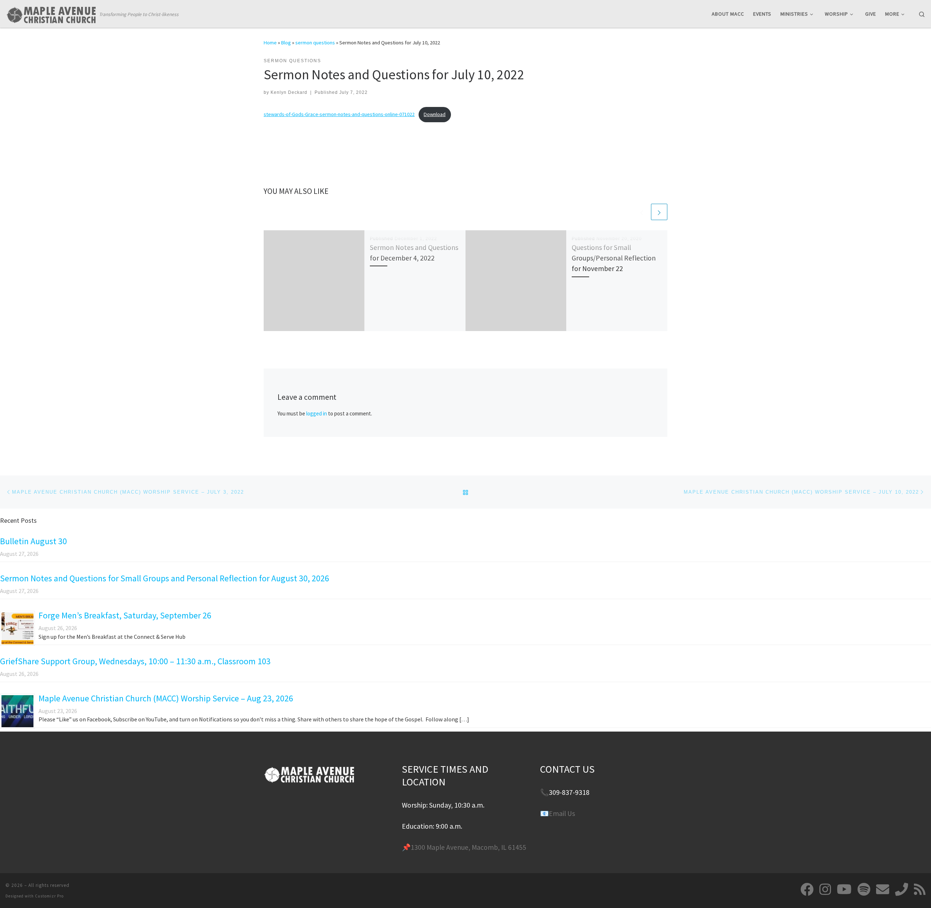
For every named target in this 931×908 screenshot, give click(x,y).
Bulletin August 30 (33, 541)
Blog (286, 42)
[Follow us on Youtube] (844, 889)
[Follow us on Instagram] (825, 889)
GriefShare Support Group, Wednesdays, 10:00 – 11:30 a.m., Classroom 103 (135, 661)
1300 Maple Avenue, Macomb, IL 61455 (468, 847)
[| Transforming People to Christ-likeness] (50, 13)
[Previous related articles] (642, 212)
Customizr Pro (49, 896)
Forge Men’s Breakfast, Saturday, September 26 (125, 615)
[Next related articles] (659, 212)
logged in (316, 413)
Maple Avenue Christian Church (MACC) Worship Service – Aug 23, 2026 (166, 698)
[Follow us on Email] (882, 889)
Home (270, 42)
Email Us (562, 813)
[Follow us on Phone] (901, 889)
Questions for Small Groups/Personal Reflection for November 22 (614, 258)
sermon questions (315, 42)
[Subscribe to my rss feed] (920, 889)
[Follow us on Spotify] (864, 889)
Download (434, 114)
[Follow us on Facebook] (807, 889)
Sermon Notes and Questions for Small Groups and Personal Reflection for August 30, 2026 (164, 578)
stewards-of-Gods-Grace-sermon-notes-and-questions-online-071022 (339, 114)
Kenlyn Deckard (289, 92)
